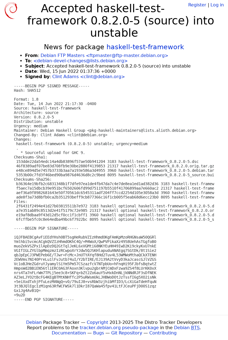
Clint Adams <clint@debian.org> (88, 76)
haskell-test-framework (145, 47)
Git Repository (126, 333)
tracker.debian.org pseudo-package (119, 327)
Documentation (69, 333)
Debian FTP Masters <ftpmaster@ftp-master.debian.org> (104, 55)
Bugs (98, 333)
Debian (34, 322)
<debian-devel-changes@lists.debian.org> (80, 60)
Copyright (97, 322)
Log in (217, 5)
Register (197, 5)
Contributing (163, 333)
